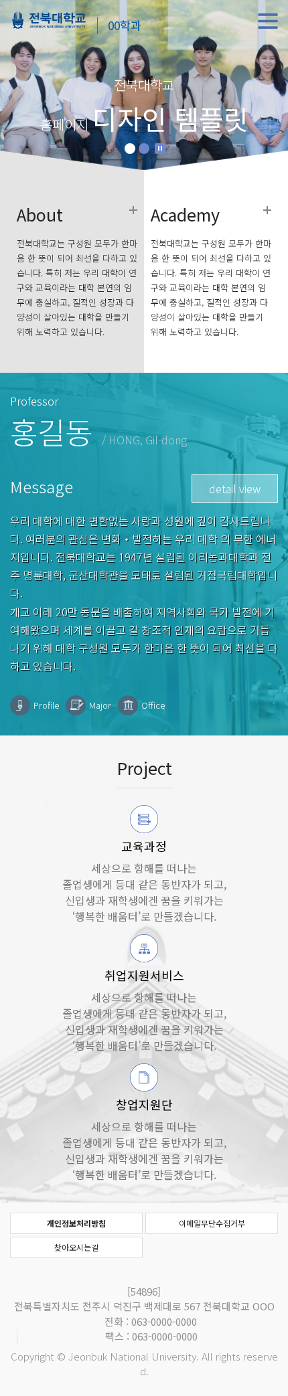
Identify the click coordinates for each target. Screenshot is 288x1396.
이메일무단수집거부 (212, 1223)
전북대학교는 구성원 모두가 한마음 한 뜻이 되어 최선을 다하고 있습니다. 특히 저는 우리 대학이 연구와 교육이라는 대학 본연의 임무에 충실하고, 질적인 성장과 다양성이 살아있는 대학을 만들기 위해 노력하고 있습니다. (77, 272)
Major (100, 705)
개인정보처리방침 (76, 1223)
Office (153, 705)
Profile (46, 705)
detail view (235, 489)
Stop (160, 148)
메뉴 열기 (268, 21)
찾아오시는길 (76, 1247)
